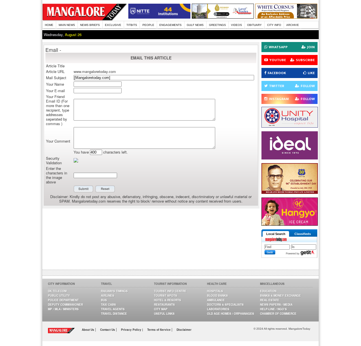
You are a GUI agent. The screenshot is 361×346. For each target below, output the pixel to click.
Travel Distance (114, 314)
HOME (49, 24)
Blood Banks (217, 296)
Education (268, 291)
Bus (104, 300)
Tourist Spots (165, 296)
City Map (161, 309)
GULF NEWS (195, 24)
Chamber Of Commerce (278, 314)
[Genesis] (286, 17)
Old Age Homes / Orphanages (230, 314)
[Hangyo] (289, 224)
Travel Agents (113, 309)
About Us (88, 330)
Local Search (275, 234)
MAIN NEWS (67, 24)
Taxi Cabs (108, 305)
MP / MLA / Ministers (63, 309)
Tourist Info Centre (170, 291)
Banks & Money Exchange (280, 296)
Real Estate (269, 300)
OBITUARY (254, 24)
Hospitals (215, 291)
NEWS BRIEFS (90, 24)
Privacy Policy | (132, 330)
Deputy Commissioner (65, 305)
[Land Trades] (223, 17)
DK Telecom (57, 291)
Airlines (107, 296)
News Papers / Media (276, 305)
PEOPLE (148, 24)
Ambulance (216, 300)
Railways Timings (114, 291)
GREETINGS (217, 24)
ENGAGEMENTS (170, 24)
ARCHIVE (292, 24)
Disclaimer (184, 330)
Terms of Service (159, 330)
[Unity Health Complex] (289, 126)
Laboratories (218, 309)
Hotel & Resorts (167, 300)
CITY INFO (274, 24)
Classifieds (302, 234)
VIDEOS (236, 24)
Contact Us (108, 330)
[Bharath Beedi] (289, 192)
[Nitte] (159, 17)
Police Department (63, 300)
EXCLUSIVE (113, 24)
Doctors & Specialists (225, 305)
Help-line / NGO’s (273, 309)
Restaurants (164, 305)
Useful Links (164, 314)
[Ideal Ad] (289, 158)
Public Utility (59, 296)
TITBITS (131, 24)
